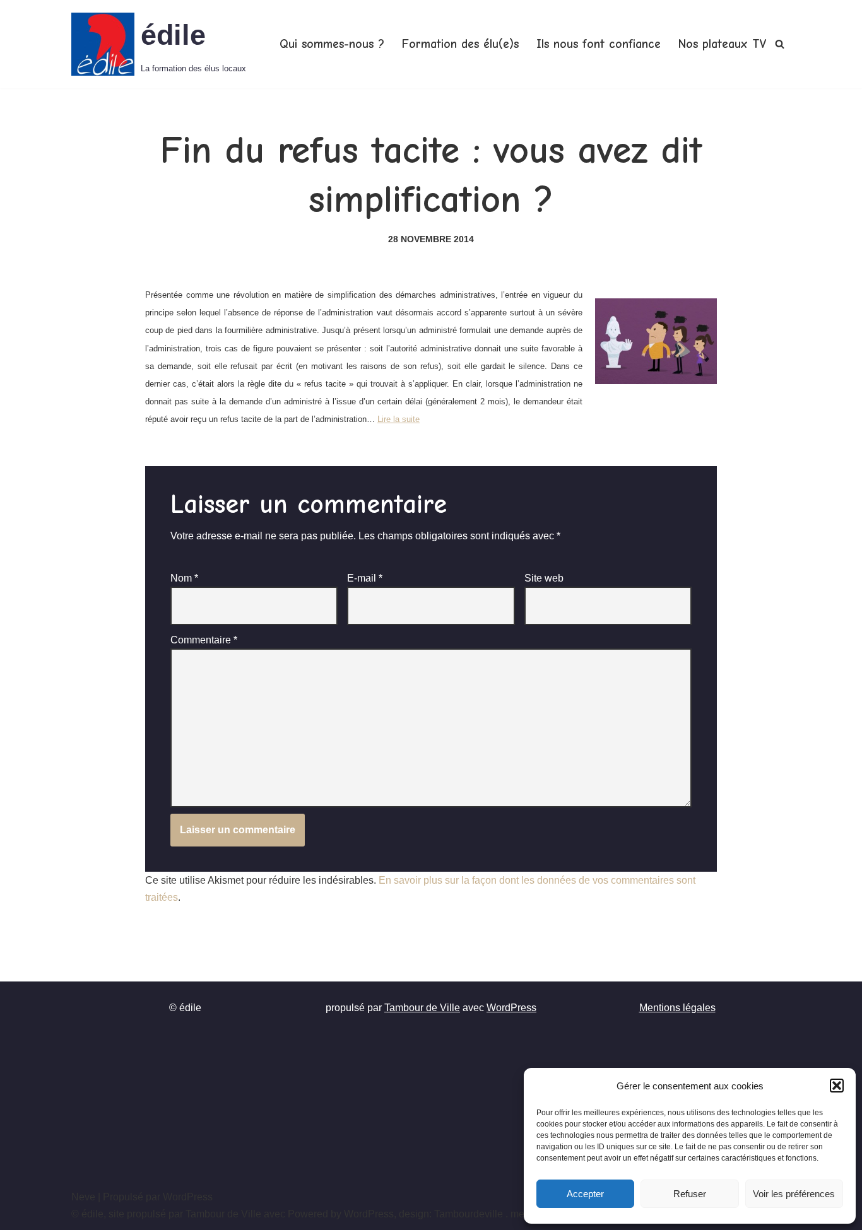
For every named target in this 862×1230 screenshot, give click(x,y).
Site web (544, 578)
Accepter (585, 1193)
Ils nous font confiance (598, 44)
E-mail (364, 578)
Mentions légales (677, 1007)
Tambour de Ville (422, 1007)
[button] (836, 1085)
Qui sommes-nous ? (332, 44)
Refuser (689, 1193)
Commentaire (203, 640)
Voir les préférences (794, 1193)
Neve (83, 1197)
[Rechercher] (779, 44)
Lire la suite (398, 419)
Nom (184, 578)
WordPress (511, 1007)
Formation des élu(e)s (460, 44)
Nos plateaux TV (722, 44)
